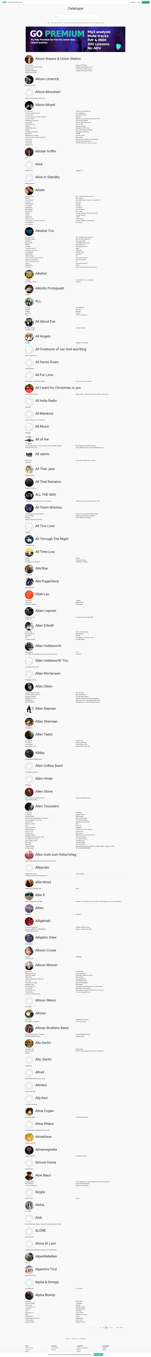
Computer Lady (80, 840)
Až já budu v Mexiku (31, 282)
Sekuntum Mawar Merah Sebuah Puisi (36, 875)
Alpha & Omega (47, 1282)
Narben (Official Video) (31, 931)
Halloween (28, 241)
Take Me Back (29, 1183)
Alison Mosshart (47, 92)
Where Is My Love (30, 973)
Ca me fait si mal (30, 1307)
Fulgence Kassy (80, 1322)
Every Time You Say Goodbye (34, 67)
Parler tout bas (29, 196)
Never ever (28, 460)
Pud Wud (78, 654)
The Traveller (29, 740)
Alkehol (40, 273)
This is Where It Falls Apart (83, 517)
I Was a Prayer (29, 256)
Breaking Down (29, 368)
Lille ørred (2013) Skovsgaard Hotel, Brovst (88, 700)
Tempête (78, 204)
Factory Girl (28, 211)
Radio (77, 248)
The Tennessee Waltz (82, 1117)
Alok (38, 1218)
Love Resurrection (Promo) (83, 141)
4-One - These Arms (81, 315)
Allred (39, 1072)
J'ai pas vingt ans (81, 215)
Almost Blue (79, 137)
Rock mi (27, 1262)
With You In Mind (30, 824)
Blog (27, 1351)
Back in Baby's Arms (31, 840)
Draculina (28, 246)
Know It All (28, 1019)
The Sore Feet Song (31, 1104)
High (26, 157)
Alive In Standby (47, 177)
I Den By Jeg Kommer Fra (32, 694)
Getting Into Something (82, 131)
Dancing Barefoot (81, 979)
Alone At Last (45, 1243)
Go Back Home (29, 816)
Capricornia (28, 1066)
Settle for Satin (80, 252)
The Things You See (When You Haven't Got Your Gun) (41, 654)
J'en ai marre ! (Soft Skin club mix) (35, 220)
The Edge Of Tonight (81, 562)
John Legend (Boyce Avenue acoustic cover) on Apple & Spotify (43, 445)
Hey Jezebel (79, 977)
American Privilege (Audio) (83, 798)
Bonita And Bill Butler (31, 70)
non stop (78, 282)
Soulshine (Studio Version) (32, 1036)
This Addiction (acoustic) (83, 243)
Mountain (27, 517)
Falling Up (28, 785)
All (49, 23)
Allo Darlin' (43, 1043)
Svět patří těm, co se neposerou (85, 280)
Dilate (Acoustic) (30, 183)
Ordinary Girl (29, 145)
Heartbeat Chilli (29, 1049)
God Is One (79, 1320)
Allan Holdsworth (48, 646)
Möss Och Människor (82, 632)
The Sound (28, 1006)
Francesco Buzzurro (31, 447)
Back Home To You (30, 746)
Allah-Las (42, 594)
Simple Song (79, 740)
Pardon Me (28, 977)
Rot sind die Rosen (30, 1275)
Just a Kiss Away (81, 837)
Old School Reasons (82, 263)
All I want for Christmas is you (58, 388)
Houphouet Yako (80, 1309)
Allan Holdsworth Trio (51, 660)
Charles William (29, 515)
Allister (40, 1013)
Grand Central (29, 204)
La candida (28, 205)
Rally (77, 888)
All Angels (42, 336)
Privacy (79, 1351)
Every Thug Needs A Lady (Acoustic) (86, 267)
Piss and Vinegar (80, 241)
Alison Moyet (45, 105)
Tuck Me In (79, 254)
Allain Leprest (45, 611)
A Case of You (29, 958)
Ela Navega (79, 604)
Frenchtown (28, 742)
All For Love (44, 375)
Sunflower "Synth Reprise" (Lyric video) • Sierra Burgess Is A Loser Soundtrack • (99, 901)
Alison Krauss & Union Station (58, 59)
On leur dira (28, 619)
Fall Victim (79, 250)
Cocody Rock (29, 1316)
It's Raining (28, 814)
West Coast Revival (31, 355)
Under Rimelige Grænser (32, 692)
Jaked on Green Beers (31, 259)
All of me (42, 439)
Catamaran (28, 600)
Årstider (78, 635)
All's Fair (78, 309)
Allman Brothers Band (52, 1028)
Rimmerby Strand (30, 696)
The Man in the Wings (31, 131)
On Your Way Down (81, 820)
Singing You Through (82, 342)
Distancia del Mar (30, 1143)
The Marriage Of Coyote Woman (34, 514)
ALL (38, 301)
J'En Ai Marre (79, 218)
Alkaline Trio (44, 231)
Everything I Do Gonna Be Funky (34, 837)
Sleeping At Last (29, 545)
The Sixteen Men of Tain (32, 667)
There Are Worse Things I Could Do (35, 137)
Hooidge (27, 309)
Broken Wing (29, 254)
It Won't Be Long (30, 124)
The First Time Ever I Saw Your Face (35, 117)
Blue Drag (28, 842)
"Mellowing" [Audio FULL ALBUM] (85, 515)
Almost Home (45, 1162)
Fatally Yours (29, 265)
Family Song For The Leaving (33, 519)
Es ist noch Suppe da (31, 927)
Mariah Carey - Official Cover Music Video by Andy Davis (92, 394)
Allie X (40, 895)
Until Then (28, 313)
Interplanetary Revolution (32, 1318)
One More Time (80, 135)
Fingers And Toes (30, 827)
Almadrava (43, 1137)
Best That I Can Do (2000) (83, 988)
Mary (26, 315)
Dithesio (27, 294)
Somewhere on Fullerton (32, 1021)
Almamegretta (46, 1149)
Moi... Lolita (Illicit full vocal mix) (85, 196)
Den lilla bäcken (80, 639)
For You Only (79, 124)
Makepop (28, 433)
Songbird (27, 342)
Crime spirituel (29, 1320)
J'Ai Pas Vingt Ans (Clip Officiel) (85, 220)
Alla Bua (41, 568)
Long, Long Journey (81, 818)
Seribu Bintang (80, 874)
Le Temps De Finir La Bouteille (84, 617)
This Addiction (29, 252)
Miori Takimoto (29, 1237)
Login (138, 2)
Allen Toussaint (47, 806)
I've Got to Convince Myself (84, 829)
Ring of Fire (28, 971)
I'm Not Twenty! (80, 209)
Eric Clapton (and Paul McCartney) (86, 445)
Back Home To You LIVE (83, 746)
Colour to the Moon (81, 742)
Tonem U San (29, 1198)
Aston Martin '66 (30, 702)
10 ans (27, 215)
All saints (42, 454)
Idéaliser (27, 198)
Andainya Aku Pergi (30, 874)
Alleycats (42, 867)
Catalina (78, 600)
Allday (39, 753)
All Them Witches (48, 507)
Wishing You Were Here (82, 128)
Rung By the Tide (81, 126)
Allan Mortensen (47, 673)
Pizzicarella (28, 574)
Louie (26, 825)
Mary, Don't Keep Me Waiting (84, 130)
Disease (27, 956)
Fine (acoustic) (29, 237)
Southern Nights (29, 846)
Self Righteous (80, 307)
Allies (39, 908)
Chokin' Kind (79, 831)
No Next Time (29, 992)
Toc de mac (79, 222)
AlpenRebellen (46, 1256)
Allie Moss (43, 882)
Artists (67, 1338)
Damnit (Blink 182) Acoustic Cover (35, 1078)
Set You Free (29, 988)
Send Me (78, 914)
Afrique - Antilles (29, 1322)
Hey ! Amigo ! (79, 198)
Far (26, 637)
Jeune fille (28, 202)
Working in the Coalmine (83, 822)
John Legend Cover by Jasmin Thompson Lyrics (89, 447)
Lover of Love (29, 831)
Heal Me (78, 1305)
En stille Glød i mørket (82, 696)
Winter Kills (28, 133)
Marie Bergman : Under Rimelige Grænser (88, 702)
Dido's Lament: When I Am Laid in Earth (87, 139)
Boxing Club (28, 207)
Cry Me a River (29, 118)
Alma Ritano (44, 1124)
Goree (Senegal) (30, 1303)
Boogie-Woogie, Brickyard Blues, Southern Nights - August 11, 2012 (95, 846)
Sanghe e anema (30, 1156)
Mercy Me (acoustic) (82, 257)
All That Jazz (45, 469)
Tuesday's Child (29, 330)
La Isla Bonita (29, 222)
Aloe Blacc (43, 1175)
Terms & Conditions (82, 1348)
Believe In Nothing (30, 488)
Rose (26, 715)
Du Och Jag (28, 632)
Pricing (53, 1349)
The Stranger (29, 744)
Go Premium (146, 2)
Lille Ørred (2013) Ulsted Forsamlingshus (87, 698)
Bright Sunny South (30, 72)
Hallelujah (78, 956)
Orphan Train (79, 971)
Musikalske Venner (30, 680)
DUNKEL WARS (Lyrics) (83, 927)
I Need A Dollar (29, 1181)
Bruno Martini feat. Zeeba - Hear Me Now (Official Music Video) (43, 1224)
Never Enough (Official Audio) (33, 901)
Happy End (28, 217)
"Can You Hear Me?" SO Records (35, 420)
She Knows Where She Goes (84, 975)
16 (100, 1327)
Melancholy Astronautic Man (33, 888)
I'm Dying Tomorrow (81, 246)
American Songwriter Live (83, 992)
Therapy (27, 560)
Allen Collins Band (49, 766)
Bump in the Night (30, 1091)
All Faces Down (46, 362)
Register (133, 2)
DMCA (79, 1349)
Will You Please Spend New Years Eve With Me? (90, 1051)
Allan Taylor (44, 734)
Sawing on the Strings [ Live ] (84, 67)
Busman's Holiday (30, 604)
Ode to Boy (28, 139)
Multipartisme (79, 1318)
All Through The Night (51, 539)
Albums (74, 1338)
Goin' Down (79, 833)
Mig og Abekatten (81, 694)
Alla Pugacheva (47, 581)
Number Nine (29, 822)
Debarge (27, 532)
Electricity (28, 844)
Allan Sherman (46, 721)
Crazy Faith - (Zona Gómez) (84, 69)
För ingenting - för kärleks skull (84, 637)
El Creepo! (28, 1211)
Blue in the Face (80, 244)
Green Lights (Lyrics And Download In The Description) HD (92, 1181)
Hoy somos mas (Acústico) (83, 381)
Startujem (28, 280)
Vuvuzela (27, 1301)
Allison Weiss (45, 1000)
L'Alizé (78, 217)
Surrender (28, 462)
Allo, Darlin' (43, 1059)
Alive (39, 164)
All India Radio (46, 401)
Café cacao (28, 1305)
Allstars (41, 1085)
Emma (27, 263)
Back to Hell (28, 243)
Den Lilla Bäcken (30, 634)
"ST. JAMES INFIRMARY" (83, 848)
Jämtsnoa (28, 635)
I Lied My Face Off (30, 248)
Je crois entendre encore (32, 113)
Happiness (79, 827)
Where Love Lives (30, 85)
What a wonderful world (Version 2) (35, 98)
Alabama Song (29, 984)
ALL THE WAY (45, 495)
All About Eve (45, 321)
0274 (77, 652)
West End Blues (29, 829)
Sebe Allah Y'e (29, 1312)
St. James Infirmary (81, 838)
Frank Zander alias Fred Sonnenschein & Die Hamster (40, 861)
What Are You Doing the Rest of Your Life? (88, 118)
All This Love (45, 526)
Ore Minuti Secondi (81, 1156)
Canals (27, 558)
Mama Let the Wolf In (82, 982)
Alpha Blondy (45, 1295)
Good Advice (29, 728)
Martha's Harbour (30, 328)
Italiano (104, 1349)
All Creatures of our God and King (60, 349)
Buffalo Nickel (80, 602)
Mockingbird (79, 984)
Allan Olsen (43, 686)
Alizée (39, 190)
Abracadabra (29, 209)
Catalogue (82, 1338)
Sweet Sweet (79, 1312)
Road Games (29, 652)
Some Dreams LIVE (81, 744)
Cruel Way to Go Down (31, 838)
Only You (78, 117)
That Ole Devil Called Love (83, 111)
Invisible (27, 126)
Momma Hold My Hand (82, 1183)
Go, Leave (28, 981)
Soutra (78, 1316)
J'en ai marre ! (29, 224)
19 (109, 1327)
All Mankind (44, 413)
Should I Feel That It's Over (83, 122)
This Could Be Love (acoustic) (84, 237)
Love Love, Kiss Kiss (31, 250)
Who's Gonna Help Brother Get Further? (36, 818)
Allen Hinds (44, 778)
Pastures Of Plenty (81, 65)
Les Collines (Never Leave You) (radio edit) (88, 200)
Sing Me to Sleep (30, 975)
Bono (77, 824)
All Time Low (45, 552)
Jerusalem (79, 1310)
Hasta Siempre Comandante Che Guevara (37, 1130)
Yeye (26, 1310)
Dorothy (27, 130)
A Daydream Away (81, 560)
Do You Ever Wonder (82, 120)
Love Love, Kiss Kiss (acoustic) (34, 257)
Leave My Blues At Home (83, 1034)
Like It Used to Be (81, 973)
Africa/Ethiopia (29, 1288)
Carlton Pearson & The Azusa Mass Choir (88, 501)
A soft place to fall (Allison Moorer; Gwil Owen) (89, 986)
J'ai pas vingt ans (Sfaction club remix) (87, 213)
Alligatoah (43, 921)
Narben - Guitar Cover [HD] (83, 929)
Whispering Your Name (31, 120)
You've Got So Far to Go (32, 261)
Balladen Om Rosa (30, 698)
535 (118, 1327)
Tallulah (27, 1053)
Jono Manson (29, 1169)
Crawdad (27, 307)
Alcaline (27, 213)
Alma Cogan (44, 1111)
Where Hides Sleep (30, 128)
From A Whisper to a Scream (33, 820)
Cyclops (78, 313)
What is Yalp (29, 1348)
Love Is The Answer (31, 1185)
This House (28, 141)
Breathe (27, 311)
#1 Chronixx (79, 1288)
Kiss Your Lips (29, 1051)
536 (121, 1327)
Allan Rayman (45, 708)
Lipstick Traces (80, 814)
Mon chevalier (29, 200)
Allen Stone (44, 791)
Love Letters (28, 122)
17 (103, 1327)
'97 (76, 256)
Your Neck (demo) (81, 259)
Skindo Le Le (29, 170)
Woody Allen (79, 1049)
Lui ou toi (78, 202)
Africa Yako (79, 1301)
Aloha (39, 1205)
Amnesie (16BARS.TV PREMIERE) (35, 929)
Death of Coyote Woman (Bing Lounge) (87, 514)
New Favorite (29, 65)
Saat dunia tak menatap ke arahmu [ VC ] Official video (40, 1250)
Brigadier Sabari (80, 1307)
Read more (88, 1354)
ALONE (40, 1230)
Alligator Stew (45, 937)
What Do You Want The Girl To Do (85, 835)
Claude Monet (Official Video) (33, 759)
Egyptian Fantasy (30, 835)
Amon (77, 1198)
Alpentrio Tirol (46, 1269)
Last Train (78, 825)
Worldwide (79, 812)
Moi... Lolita (79, 211)
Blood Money (29, 944)
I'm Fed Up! (79, 207)
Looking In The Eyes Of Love (84, 70)
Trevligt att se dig (30, 639)
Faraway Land (29, 69)
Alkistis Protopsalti (49, 288)
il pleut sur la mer (30, 617)
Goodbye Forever (30, 239)
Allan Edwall (44, 625)
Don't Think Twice (81, 1021)
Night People (79, 816)
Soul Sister (28, 812)
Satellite (78, 133)
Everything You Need (31, 772)
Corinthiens (79, 1303)
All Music (42, 426)
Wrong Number (29, 848)
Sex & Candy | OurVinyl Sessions (35, 798)
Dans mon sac (29, 218)
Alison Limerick (47, 79)
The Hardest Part (30, 986)
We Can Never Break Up (83, 239)
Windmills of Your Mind (31, 135)
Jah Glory (28, 1309)
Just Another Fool (30, 990)
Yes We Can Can (81, 844)
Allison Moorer (46, 965)
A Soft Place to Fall (81, 981)
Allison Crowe (45, 950)
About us (28, 1349)
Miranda (78, 311)
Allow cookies (98, 1354)
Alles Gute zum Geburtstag (55, 854)
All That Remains (48, 482)
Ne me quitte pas (80, 113)
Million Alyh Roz (29, 587)
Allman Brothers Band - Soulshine (34, 1034)
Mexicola (27, 407)
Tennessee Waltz (30, 1117)
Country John (29, 833)
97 (76, 261)
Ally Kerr (41, 1098)
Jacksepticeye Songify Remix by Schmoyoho (38, 501)
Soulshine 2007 (80, 1036)
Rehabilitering (79, 634)
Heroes (78, 558)
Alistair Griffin (45, 151)
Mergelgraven (29, 700)
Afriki (26, 1314)
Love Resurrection (81, 115)
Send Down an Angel (31, 982)
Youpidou (78, 205)
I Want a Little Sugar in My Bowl (34, 979)
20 (111, 1327)
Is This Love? (29, 111)
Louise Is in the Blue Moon (32, 994)
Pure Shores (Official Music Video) (86, 460)
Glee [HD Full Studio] (31, 394)
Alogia (40, 1192)
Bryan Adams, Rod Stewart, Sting (34, 381)
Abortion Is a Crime (81, 1314)
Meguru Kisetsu (29, 475)
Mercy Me (28, 267)
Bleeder (27, 244)
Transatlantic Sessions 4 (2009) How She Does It (90, 990)
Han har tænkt (80, 692)
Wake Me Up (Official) (82, 1185)
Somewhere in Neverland (32, 562)
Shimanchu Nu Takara (82, 1019)
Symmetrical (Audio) (31, 799)
